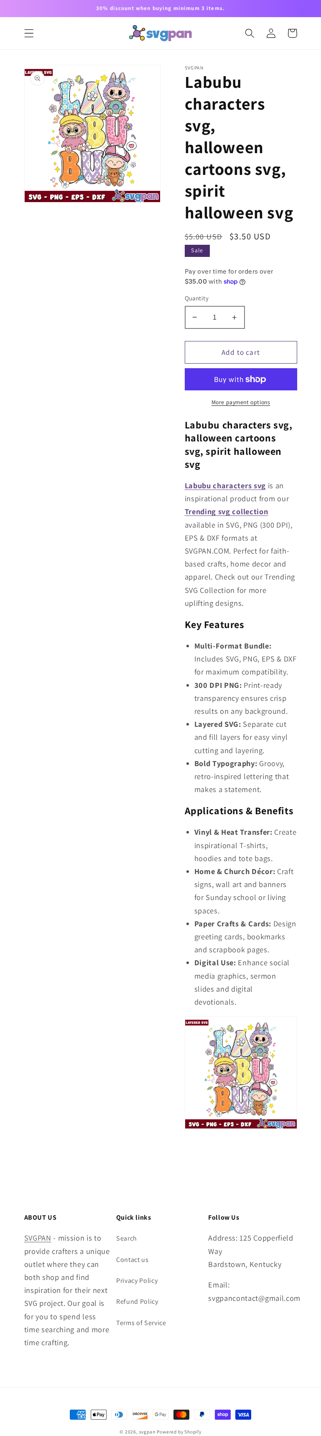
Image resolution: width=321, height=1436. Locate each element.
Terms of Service (141, 1322)
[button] (29, 33)
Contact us (132, 1259)
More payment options (240, 402)
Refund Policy (137, 1301)
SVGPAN (37, 1238)
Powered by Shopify (179, 1431)
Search (126, 1238)
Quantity (197, 298)
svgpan (147, 1431)
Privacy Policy (137, 1280)
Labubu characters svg (225, 485)
